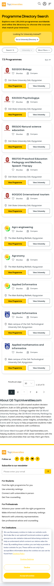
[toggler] (50, 3)
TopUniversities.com (9, 404)
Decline (27, 567)
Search (9, 50)
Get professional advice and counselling (20, 520)
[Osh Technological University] (7, 314)
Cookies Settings (27, 559)
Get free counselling (11, 497)
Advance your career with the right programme (23, 508)
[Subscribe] (48, 471)
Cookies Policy (18, 553)
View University (39, 86)
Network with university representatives (20, 516)
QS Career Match (8, 431)
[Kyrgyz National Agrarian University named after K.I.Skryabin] (7, 228)
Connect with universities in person (18, 493)
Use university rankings (12, 489)
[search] (39, 4)
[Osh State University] (7, 70)
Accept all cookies (27, 576)
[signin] (44, 3)
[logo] (12, 3)
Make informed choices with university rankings (23, 512)
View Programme (15, 86)
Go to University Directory (26, 39)
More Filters (43, 50)
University (26, 50)
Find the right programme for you (17, 485)
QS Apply (15, 422)
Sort (46, 60)
